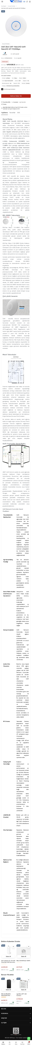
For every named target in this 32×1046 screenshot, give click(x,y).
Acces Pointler (11, 6)
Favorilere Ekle (6, 102)
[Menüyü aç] (2, 2)
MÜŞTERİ (4, 1018)
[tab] (4, 113)
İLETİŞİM (3, 1023)
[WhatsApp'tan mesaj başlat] (28, 1038)
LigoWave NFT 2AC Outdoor (21, 994)
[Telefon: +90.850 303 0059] (30, 2)
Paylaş (4, 104)
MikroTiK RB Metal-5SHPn (23, 960)
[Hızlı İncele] (13, 946)
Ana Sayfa (3, 6)
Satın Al (8, 956)
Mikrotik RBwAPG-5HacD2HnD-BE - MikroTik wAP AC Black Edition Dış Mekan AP (7, 994)
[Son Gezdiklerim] (27, 2)
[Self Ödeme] (24, 2)
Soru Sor (23, 102)
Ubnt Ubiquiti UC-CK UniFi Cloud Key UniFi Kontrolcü (8, 961)
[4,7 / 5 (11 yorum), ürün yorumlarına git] (3, 997)
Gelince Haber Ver (16, 96)
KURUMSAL (4, 1013)
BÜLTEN (3, 1009)
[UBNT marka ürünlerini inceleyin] (5, 53)
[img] (13, 969)
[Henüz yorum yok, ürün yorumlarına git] (3, 963)
